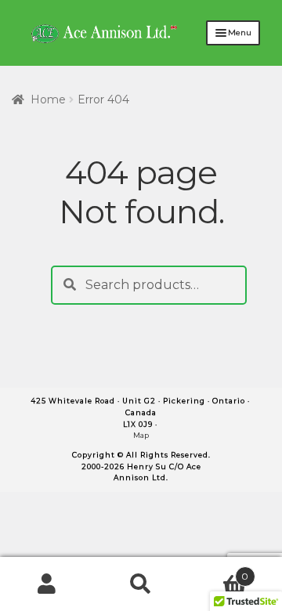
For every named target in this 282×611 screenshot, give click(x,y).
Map (141, 435)
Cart (218, 571)
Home (48, 99)
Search (141, 584)
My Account (47, 584)
